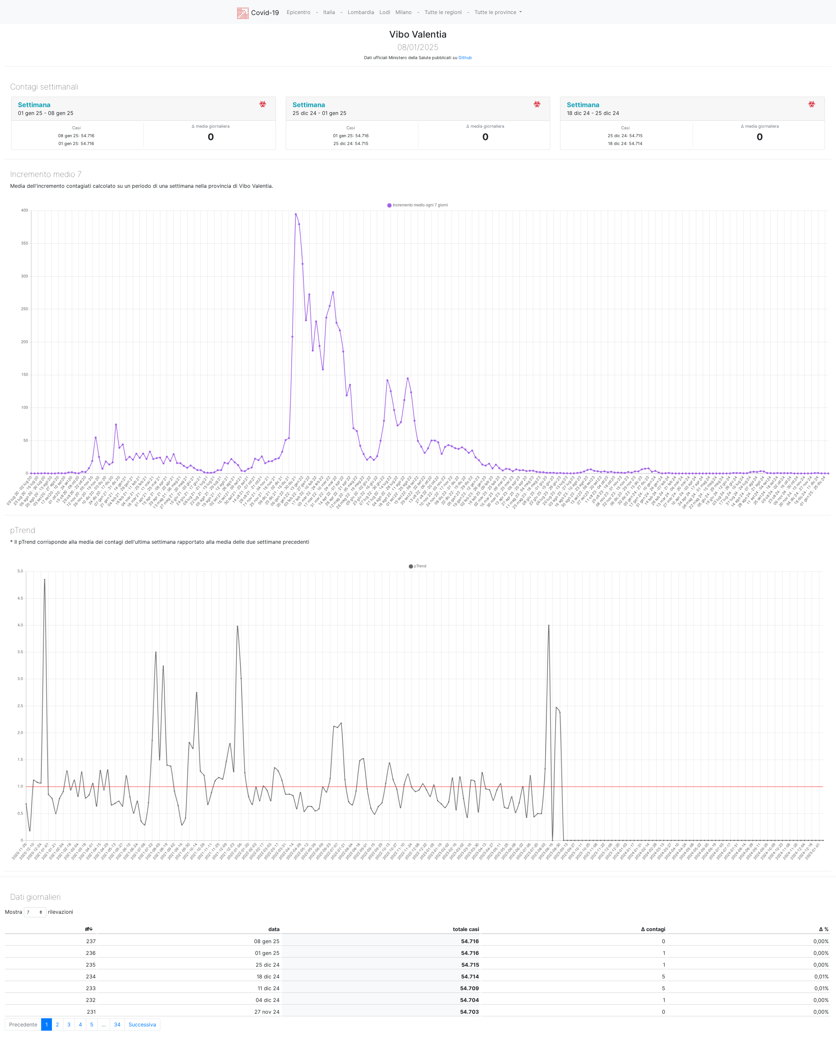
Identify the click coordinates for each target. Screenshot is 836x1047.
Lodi (384, 12)
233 (91, 988)
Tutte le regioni (443, 12)
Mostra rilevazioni (39, 912)
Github (465, 57)
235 (91, 964)
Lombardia (361, 12)
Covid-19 (264, 13)
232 (91, 1000)
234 (91, 976)
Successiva (142, 1024)
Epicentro (299, 12)
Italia (329, 12)
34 (117, 1024)
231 (91, 1011)
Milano (403, 12)
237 (91, 941)
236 (91, 953)
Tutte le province (496, 12)
